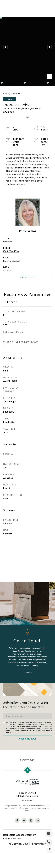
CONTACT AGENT (27, 278)
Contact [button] (27, 672)
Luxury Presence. (12, 838)
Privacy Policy (38, 843)
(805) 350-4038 (11, 251)
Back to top (27, 760)
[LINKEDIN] (37, 820)
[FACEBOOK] (17, 820)
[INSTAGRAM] (31, 820)
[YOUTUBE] (24, 820)
